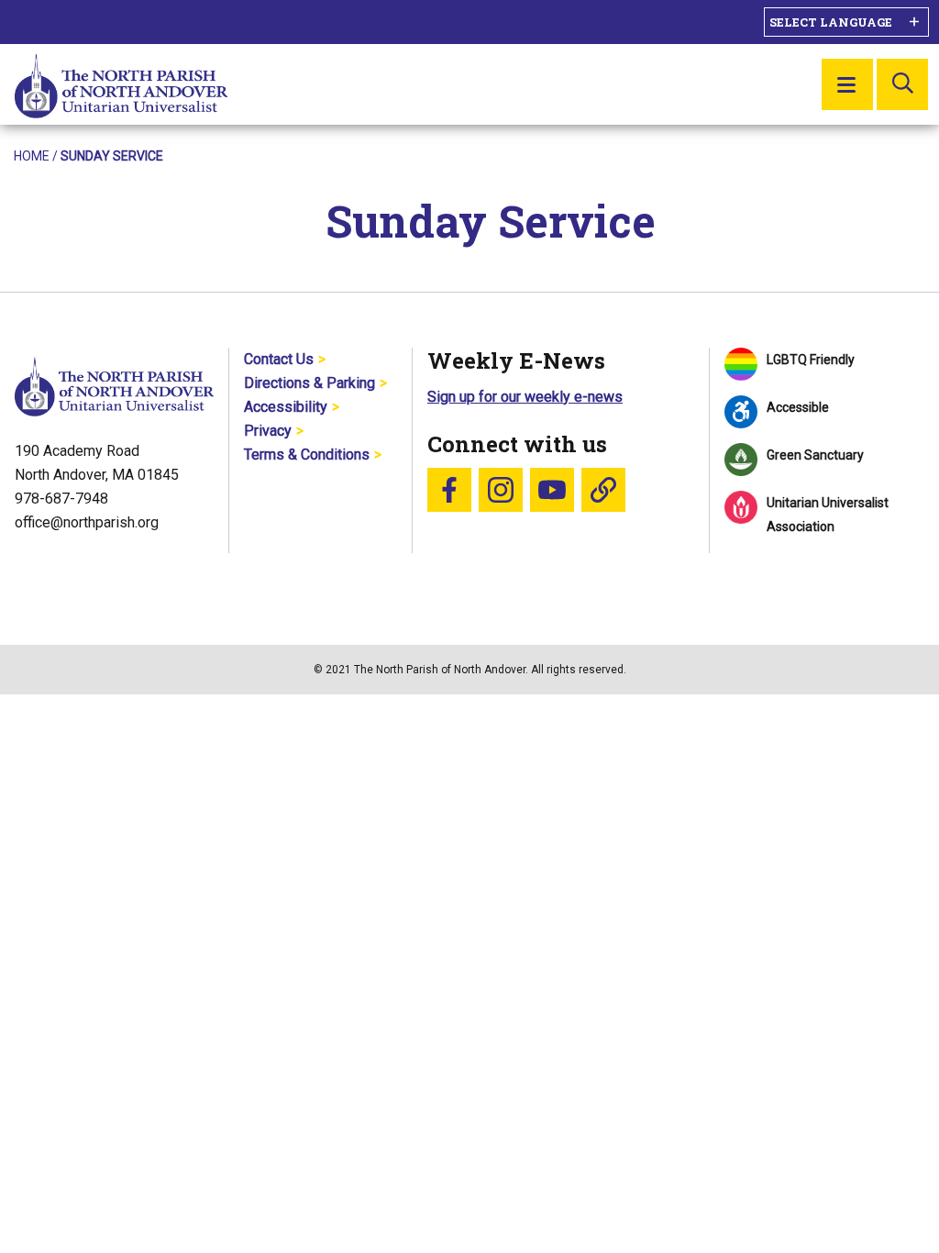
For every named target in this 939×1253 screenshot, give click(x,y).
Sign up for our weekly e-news (525, 396)
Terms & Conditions (307, 454)
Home (32, 156)
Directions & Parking (309, 383)
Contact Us (279, 359)
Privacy (268, 430)
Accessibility (285, 407)
